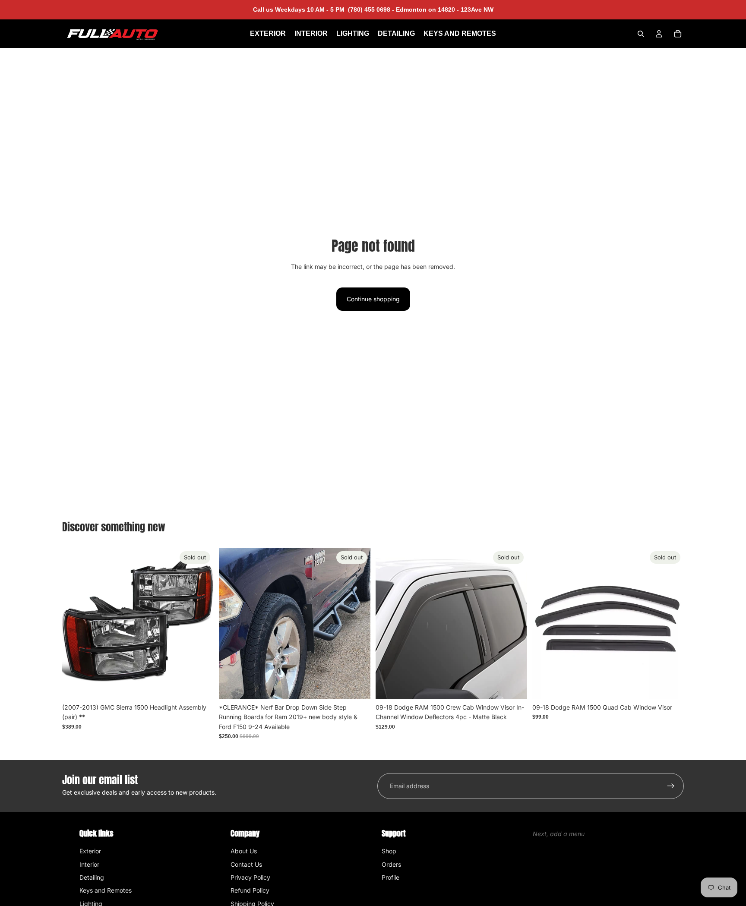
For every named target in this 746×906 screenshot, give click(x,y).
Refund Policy (250, 890)
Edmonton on (443, 9)
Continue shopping (373, 299)
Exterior (90, 851)
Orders (391, 864)
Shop (389, 851)
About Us (244, 851)
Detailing (91, 877)
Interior (89, 864)
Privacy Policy (250, 877)
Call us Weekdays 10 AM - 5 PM (323, 9)
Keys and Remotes (105, 890)
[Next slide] (357, 623)
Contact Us (246, 864)
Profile (390, 877)
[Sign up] (671, 786)
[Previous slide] (232, 623)
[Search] (640, 33)
